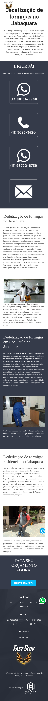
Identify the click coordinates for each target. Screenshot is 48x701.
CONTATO (24, 606)
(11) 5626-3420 (35, 620)
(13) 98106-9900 (16, 620)
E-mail (35, 624)
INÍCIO (12, 602)
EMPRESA (22, 602)
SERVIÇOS (34, 602)
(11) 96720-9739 (19, 624)
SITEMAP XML (24, 637)
